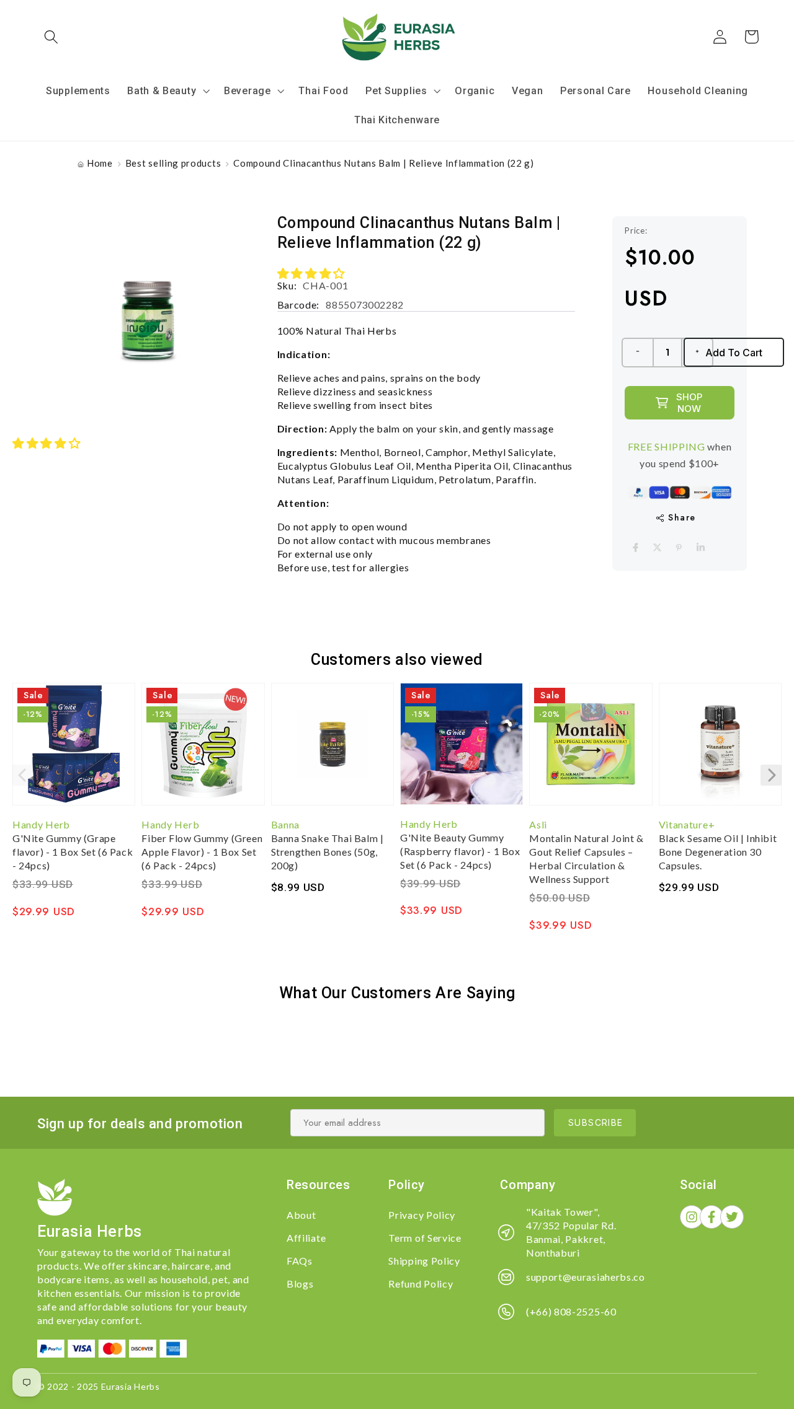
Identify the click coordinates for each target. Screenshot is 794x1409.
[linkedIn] (700, 547)
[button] (52, 37)
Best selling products (173, 163)
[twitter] (657, 547)
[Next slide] (771, 775)
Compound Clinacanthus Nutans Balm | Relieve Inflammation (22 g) (383, 163)
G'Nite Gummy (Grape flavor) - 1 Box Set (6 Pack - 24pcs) (72, 851)
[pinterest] (679, 547)
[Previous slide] (22, 775)
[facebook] (635, 547)
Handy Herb (41, 824)
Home (100, 163)
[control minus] (637, 352)
